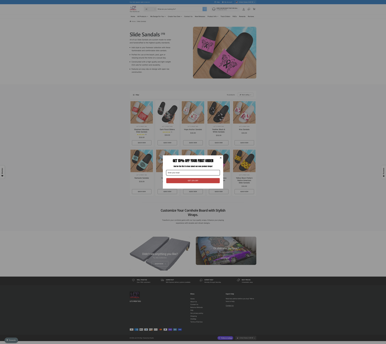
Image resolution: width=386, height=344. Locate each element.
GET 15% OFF (193, 180)
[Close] (220, 157)
